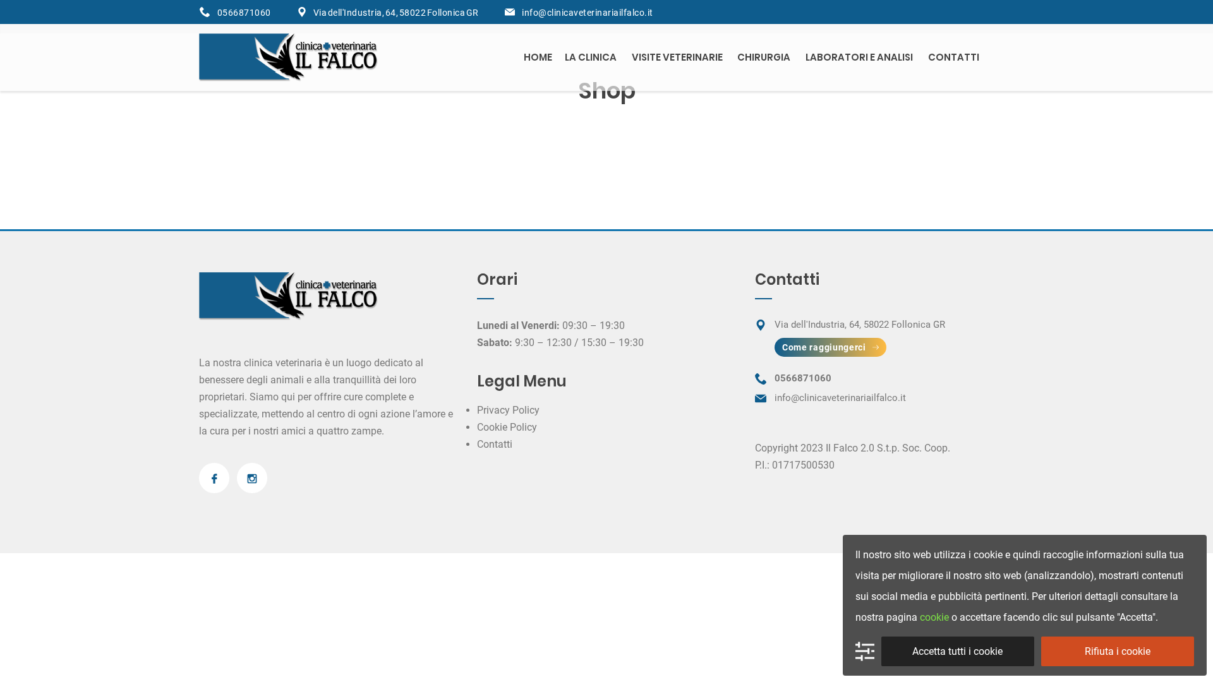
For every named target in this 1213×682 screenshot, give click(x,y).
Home (538, 57)
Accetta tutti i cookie (957, 651)
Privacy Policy (508, 410)
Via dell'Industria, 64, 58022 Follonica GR (396, 13)
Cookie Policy (507, 427)
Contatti (953, 57)
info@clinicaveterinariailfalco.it (587, 13)
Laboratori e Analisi (859, 57)
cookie (934, 617)
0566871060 (243, 13)
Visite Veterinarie (677, 57)
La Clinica (591, 57)
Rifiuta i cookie (1117, 651)
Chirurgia (763, 57)
